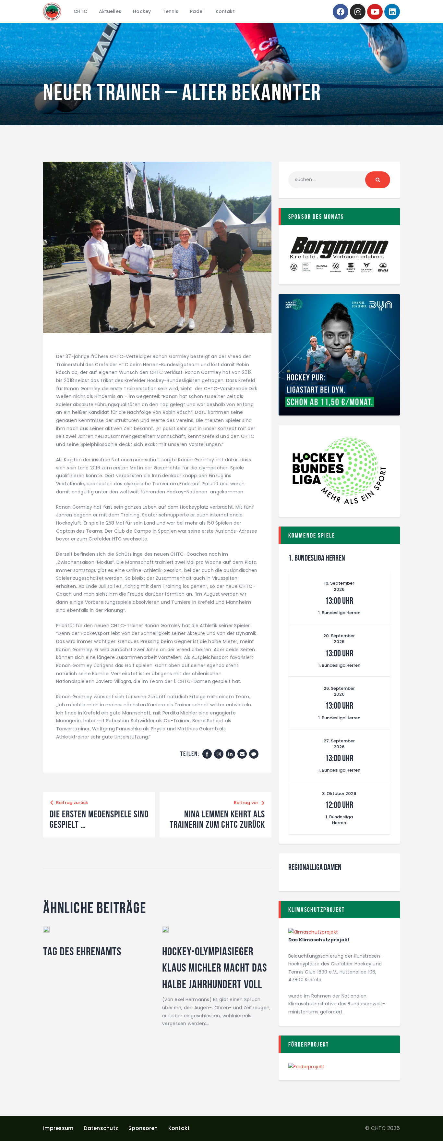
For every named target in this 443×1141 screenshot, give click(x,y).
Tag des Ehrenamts (82, 951)
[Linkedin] (392, 11)
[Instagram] (357, 11)
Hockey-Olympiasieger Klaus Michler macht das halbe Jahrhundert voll (214, 967)
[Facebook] (340, 11)
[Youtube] (375, 11)
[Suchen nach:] (339, 179)
